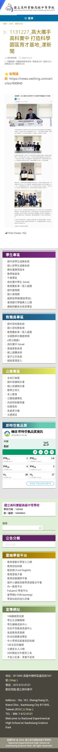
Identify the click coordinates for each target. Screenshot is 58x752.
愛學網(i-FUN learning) (19, 594)
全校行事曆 (13, 378)
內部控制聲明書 (16, 402)
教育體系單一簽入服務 (19, 286)
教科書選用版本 (16, 269)
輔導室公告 (20, 64)
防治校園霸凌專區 (17, 636)
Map (13, 680)
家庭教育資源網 (16, 632)
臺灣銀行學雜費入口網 (19, 302)
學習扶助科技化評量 (18, 599)
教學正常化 (13, 390)
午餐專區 (12, 278)
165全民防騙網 (15, 644)
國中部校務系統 (16, 324)
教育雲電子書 (14, 574)
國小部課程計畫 (16, 386)
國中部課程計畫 (16, 382)
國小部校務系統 (16, 328)
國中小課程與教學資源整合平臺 (24, 582)
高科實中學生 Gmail (18, 282)
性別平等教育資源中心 (19, 628)
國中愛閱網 (13, 290)
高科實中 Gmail (15, 344)
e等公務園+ (13, 340)
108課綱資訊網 (15, 616)
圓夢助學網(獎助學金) (19, 298)
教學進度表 (13, 273)
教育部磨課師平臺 (17, 578)
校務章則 (12, 406)
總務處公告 (9, 64)
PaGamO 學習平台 (17, 590)
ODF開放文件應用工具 (19, 653)
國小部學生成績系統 (18, 265)
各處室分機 (13, 410)
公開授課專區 (14, 398)
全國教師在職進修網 (18, 336)
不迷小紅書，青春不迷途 (20, 657)
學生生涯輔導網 (16, 620)
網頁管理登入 (14, 360)
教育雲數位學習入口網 (19, 562)
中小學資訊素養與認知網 (20, 640)
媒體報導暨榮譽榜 (23, 61)
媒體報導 (11, 61)
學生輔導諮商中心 (17, 624)
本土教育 (12, 394)
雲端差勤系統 (14, 348)
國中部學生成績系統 (18, 261)
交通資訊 (12, 414)
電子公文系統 (14, 356)
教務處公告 (37, 61)
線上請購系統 (14, 352)
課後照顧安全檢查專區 (19, 306)
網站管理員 (12, 58)
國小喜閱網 (13, 294)
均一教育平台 (14, 586)
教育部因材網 (14, 566)
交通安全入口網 (16, 649)
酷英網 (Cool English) (19, 570)
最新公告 (47, 61)
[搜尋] (40, 527)
